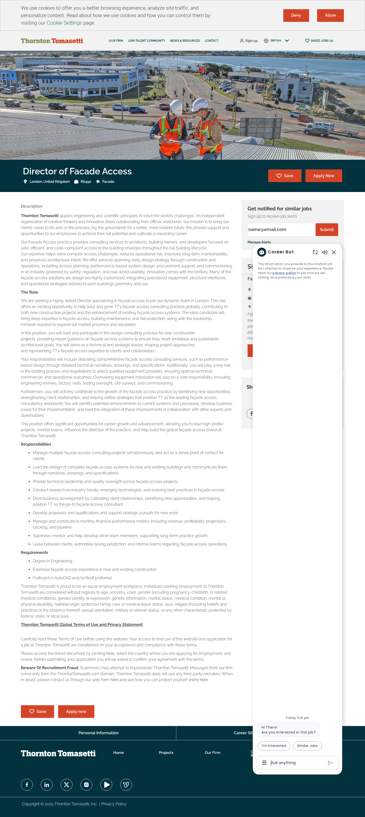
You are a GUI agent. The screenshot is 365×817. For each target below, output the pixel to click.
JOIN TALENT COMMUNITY (146, 40)
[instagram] (86, 785)
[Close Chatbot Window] (334, 252)
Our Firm (212, 753)
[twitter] (67, 785)
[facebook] (27, 785)
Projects (166, 753)
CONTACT (212, 40)
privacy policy (284, 273)
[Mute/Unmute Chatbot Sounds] (324, 252)
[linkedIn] (47, 785)
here (110, 653)
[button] (248, 41)
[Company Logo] (52, 40)
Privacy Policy (113, 804)
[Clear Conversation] (315, 252)
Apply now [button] (76, 711)
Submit (327, 229)
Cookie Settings (64, 23)
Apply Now (323, 175)
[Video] (126, 785)
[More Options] (264, 763)
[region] (297, 507)
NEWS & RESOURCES (185, 40)
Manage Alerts (259, 242)
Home (118, 753)
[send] (331, 763)
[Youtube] (106, 785)
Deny (296, 15)
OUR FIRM (116, 40)
